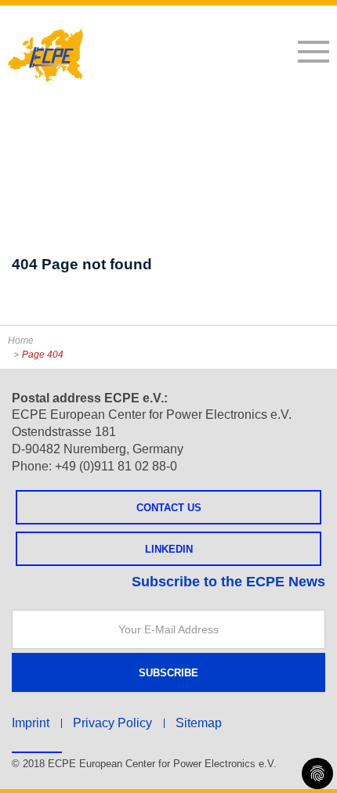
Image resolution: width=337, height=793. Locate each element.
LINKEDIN (169, 549)
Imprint (30, 723)
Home (21, 340)
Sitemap (199, 723)
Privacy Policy (112, 723)
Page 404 (42, 354)
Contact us (168, 508)
